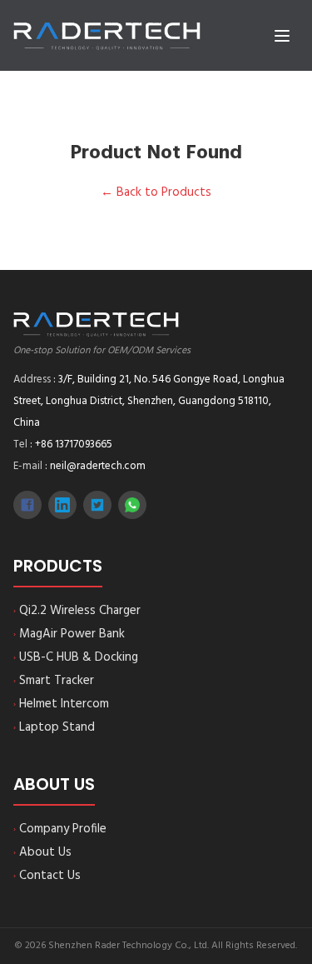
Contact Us (47, 876)
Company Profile (59, 829)
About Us (42, 852)
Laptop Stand (54, 727)
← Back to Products (156, 192)
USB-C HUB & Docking (75, 657)
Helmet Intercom (61, 704)
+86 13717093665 (73, 444)
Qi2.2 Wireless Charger (77, 611)
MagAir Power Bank (69, 634)
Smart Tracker (53, 681)
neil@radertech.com (98, 466)
